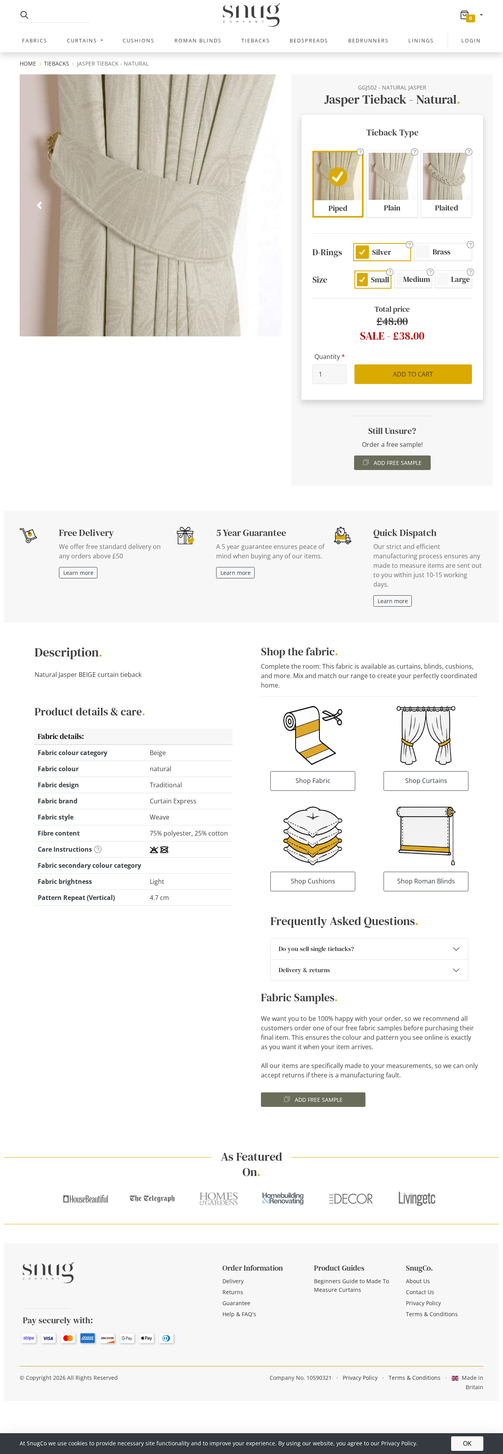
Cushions (138, 40)
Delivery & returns (304, 970)
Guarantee (236, 1303)
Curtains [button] (83, 40)
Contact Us (420, 1292)
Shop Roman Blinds (426, 881)
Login (471, 40)
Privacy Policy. (399, 1443)
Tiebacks (255, 40)
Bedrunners (368, 40)
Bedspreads (309, 40)
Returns (232, 1292)
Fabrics (34, 40)
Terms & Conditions (432, 1314)
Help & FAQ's (239, 1314)
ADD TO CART (413, 374)
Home (28, 63)
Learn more (78, 572)
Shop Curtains (426, 780)
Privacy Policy (423, 1303)
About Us (418, 1281)
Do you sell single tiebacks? (316, 948)
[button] (337, 184)
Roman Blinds (198, 40)
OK (467, 1443)
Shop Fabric (313, 780)
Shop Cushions (313, 881)
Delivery (233, 1281)
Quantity (327, 356)
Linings (421, 40)
